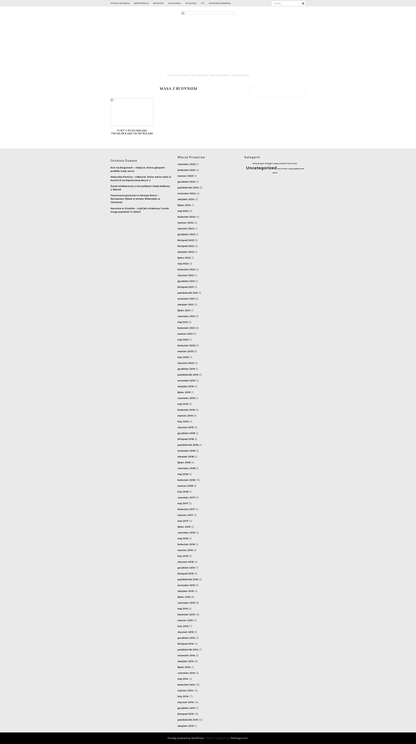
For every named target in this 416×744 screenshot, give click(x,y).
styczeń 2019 (185, 427)
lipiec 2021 (183, 310)
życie (275, 173)
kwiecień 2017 (186, 509)
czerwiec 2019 (186, 398)
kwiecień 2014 (186, 684)
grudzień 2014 (186, 637)
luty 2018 (182, 491)
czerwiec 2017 (186, 497)
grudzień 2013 (186, 708)
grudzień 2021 (186, 281)
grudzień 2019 (186, 368)
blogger (269, 163)
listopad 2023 (185, 240)
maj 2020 (183, 339)
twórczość (292, 163)
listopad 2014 (185, 643)
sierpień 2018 (185, 456)
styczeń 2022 (185, 275)
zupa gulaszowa (296, 169)
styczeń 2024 (185, 228)
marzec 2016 (185, 550)
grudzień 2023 (186, 234)
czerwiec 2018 (186, 468)
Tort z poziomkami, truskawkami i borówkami (132, 132)
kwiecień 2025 (186, 170)
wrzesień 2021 (186, 298)
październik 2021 (187, 292)
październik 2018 (187, 444)
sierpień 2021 (185, 304)
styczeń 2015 (185, 632)
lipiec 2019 (183, 392)
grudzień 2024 (186, 181)
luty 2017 (182, 521)
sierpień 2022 (185, 251)
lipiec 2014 (184, 667)
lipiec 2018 (183, 462)
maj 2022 (182, 263)
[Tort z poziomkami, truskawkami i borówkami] (131, 124)
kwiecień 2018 (186, 480)
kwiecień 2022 (186, 269)
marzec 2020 (185, 351)
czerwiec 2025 (186, 164)
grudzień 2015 (186, 567)
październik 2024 (188, 187)
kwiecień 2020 (186, 345)
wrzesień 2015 (186, 585)
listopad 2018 (185, 439)
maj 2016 (182, 538)
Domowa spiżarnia (220, 3)
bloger (261, 163)
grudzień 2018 (186, 433)
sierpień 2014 (185, 661)
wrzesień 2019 (186, 380)
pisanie (282, 163)
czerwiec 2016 (186, 532)
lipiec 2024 (184, 205)
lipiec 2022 (184, 257)
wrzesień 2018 (186, 450)
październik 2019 (187, 374)
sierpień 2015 (185, 591)
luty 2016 (182, 556)
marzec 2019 (185, 415)
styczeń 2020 (185, 363)
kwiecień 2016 (186, 544)
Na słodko (174, 3)
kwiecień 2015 (186, 614)
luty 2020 (183, 357)
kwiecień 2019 (186, 409)
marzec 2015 (185, 620)
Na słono (191, 3)
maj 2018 (182, 474)
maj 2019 (182, 404)
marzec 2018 (185, 485)
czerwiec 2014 (186, 673)
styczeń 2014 (185, 702)
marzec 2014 (185, 690)
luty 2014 (183, 696)
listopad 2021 (185, 287)
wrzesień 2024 (186, 193)
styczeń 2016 (185, 561)
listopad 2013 (185, 713)
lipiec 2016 (183, 526)
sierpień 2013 (185, 726)
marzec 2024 (185, 222)
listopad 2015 (185, 573)
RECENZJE (158, 3)
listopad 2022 (185, 246)
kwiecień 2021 (186, 328)
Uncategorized (261, 168)
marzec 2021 (185, 333)
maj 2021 (182, 322)
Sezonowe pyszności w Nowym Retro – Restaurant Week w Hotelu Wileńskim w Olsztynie (135, 199)
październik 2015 (187, 579)
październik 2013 (187, 719)
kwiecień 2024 (186, 216)
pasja (276, 163)
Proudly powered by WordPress (186, 738)
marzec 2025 (185, 175)
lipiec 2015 (183, 597)
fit (202, 3)
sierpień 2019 (185, 386)
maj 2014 (182, 678)
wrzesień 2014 (186, 655)
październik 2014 (187, 649)
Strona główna (120, 3)
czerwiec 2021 (186, 316)
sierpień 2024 (186, 199)
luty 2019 (182, 421)
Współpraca (141, 3)
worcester (282, 169)
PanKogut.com (239, 738)
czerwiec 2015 (186, 602)
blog (255, 163)
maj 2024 (183, 211)
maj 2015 (182, 608)
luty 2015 (182, 626)
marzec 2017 (185, 515)
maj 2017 (182, 503)
